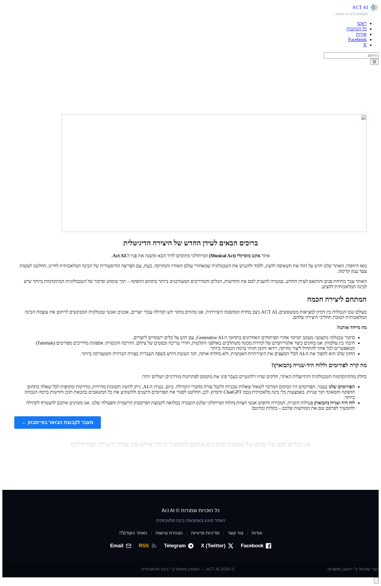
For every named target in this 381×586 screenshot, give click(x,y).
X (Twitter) (213, 545)
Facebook (357, 39)
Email (117, 545)
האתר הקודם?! (133, 532)
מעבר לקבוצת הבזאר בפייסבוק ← (57, 422)
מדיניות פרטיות (205, 532)
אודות (361, 34)
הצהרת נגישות (169, 532)
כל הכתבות (356, 28)
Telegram (175, 545)
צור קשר (235, 532)
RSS (144, 545)
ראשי (362, 23)
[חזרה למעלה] (376, 580)
